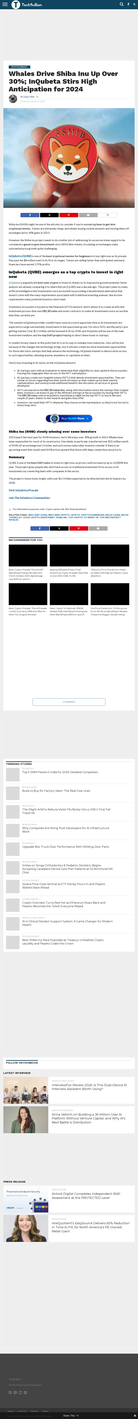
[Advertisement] (69, 34)
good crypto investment (39, 517)
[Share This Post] (49, 214)
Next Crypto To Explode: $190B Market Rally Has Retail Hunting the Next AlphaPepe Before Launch (69, 611)
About (10, 1411)
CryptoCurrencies (92, 515)
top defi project (110, 517)
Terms (45, 1411)
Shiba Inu (61, 517)
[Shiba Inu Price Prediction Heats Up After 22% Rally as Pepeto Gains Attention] (110, 556)
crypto (75, 515)
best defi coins (37, 515)
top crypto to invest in (83, 517)
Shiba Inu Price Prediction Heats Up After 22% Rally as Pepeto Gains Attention (109, 572)
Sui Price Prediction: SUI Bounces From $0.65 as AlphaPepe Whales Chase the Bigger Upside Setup (109, 611)
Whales (13, 520)
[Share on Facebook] (30, 214)
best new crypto (59, 515)
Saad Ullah (29, 96)
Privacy (34, 1411)
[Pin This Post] (68, 214)
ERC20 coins (112, 515)
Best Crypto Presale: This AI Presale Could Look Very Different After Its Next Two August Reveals (28, 611)
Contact (22, 1411)
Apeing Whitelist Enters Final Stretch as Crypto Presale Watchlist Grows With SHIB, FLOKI (69, 572)
